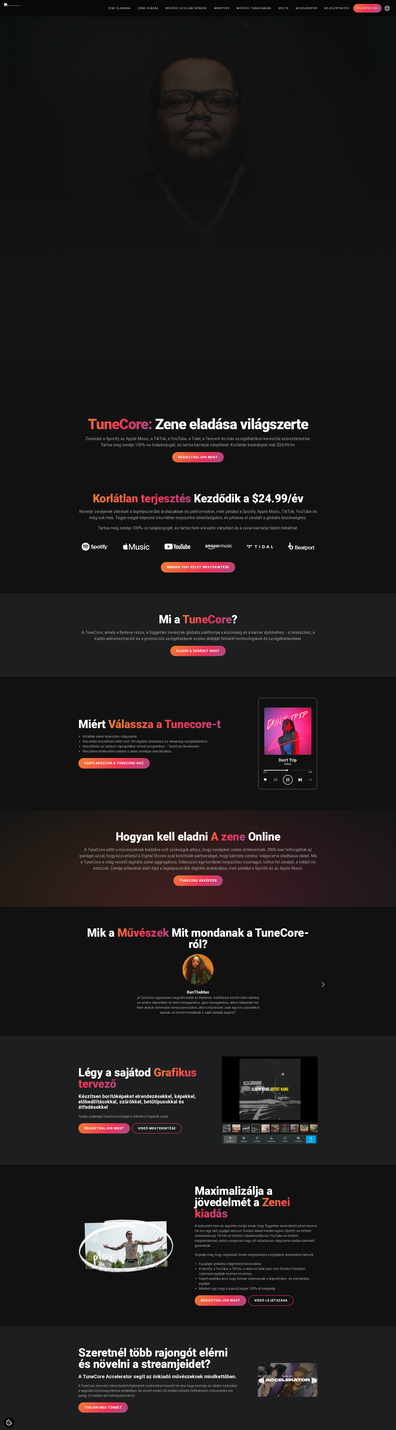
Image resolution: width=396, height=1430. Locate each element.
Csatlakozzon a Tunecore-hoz (114, 763)
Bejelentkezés (337, 8)
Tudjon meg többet (103, 1407)
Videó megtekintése (157, 1128)
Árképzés (222, 8)
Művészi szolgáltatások (186, 8)
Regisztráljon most (198, 457)
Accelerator (306, 8)
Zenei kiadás (148, 8)
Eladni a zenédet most (198, 651)
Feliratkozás (367, 8)
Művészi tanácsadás (254, 8)
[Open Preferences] (9, 1423)
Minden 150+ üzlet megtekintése (198, 567)
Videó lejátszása (271, 1300)
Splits (283, 8)
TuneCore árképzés (198, 880)
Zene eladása (119, 8)
